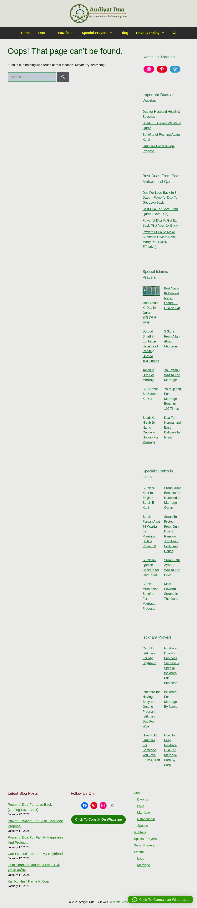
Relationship (146, 819)
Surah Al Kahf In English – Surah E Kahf (149, 497)
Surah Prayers (144, 845)
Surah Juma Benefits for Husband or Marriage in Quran (172, 497)
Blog (124, 33)
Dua (41, 33)
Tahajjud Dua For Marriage (149, 375)
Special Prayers (95, 33)
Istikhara (140, 832)
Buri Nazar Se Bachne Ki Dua (150, 394)
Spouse (142, 826)
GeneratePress (118, 902)
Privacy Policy (147, 33)
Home (26, 33)
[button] (174, 33)
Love (140, 806)
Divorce (142, 799)
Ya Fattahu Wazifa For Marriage (172, 375)
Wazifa (63, 33)
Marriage (143, 812)
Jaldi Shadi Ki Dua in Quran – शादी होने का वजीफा (150, 312)
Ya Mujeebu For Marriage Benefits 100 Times (172, 398)
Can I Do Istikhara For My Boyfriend (35, 854)
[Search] (63, 77)
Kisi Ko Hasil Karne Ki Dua (28, 881)
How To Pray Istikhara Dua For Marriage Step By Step (170, 750)
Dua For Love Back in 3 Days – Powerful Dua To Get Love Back (160, 197)
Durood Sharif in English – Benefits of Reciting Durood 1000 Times (151, 346)
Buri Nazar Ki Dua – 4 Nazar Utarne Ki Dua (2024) (172, 298)
